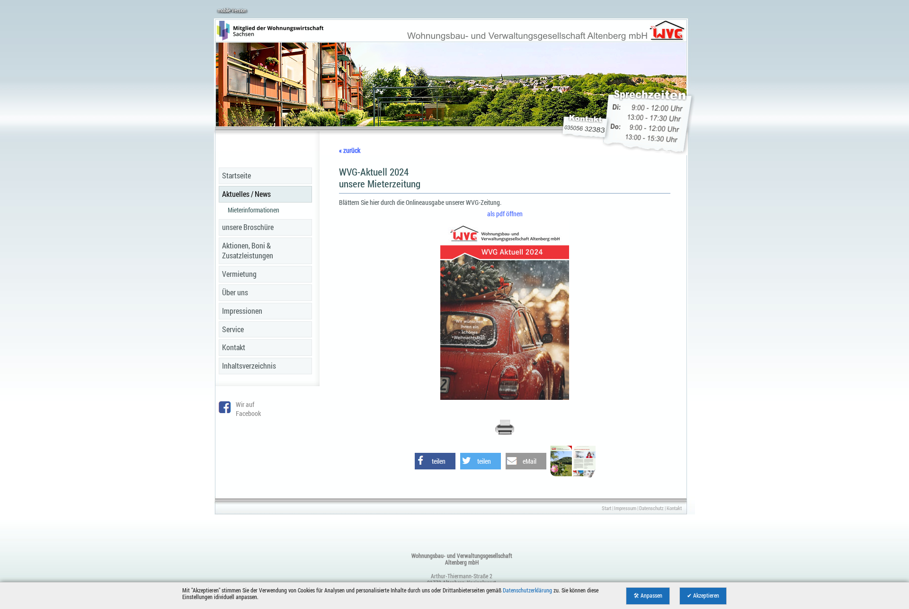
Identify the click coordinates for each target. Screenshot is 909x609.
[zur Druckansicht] (505, 433)
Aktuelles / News (246, 194)
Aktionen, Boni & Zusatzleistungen (247, 250)
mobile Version (232, 10)
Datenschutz (651, 508)
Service (233, 329)
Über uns (235, 292)
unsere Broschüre (248, 227)
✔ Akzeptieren (703, 595)
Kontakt (233, 347)
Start (606, 508)
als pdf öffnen (505, 213)
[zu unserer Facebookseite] (225, 410)
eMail (529, 461)
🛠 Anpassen (647, 595)
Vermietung (239, 274)
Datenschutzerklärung (527, 590)
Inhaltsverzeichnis (249, 366)
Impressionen (242, 311)
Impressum (625, 508)
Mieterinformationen (253, 209)
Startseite (236, 175)
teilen (439, 461)
